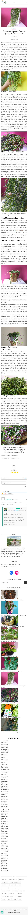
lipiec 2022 (3, 814)
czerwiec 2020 (4, 855)
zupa (19, 899)
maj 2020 (3, 857)
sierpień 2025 (4, 752)
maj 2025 (3, 757)
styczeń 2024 (4, 784)
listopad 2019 (4, 867)
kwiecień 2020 (4, 858)
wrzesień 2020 (4, 850)
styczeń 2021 (4, 845)
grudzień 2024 (4, 766)
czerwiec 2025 (4, 756)
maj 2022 (3, 818)
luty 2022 (3, 823)
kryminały (5, 882)
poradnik (15, 890)
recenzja (4, 893)
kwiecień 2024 (4, 779)
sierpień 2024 (4, 772)
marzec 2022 (4, 821)
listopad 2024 (4, 767)
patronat (5, 887)
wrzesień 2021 (4, 831)
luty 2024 (3, 783)
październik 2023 (5, 789)
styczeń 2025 (4, 764)
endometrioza (13, 879)
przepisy (22, 890)
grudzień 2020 (4, 846)
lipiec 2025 (3, 754)
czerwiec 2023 (4, 796)
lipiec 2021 (3, 835)
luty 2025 (3, 762)
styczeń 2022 (4, 825)
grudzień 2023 (4, 786)
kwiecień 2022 (4, 820)
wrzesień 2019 (4, 870)
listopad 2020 (4, 848)
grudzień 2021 (4, 826)
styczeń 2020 (4, 863)
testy (3, 899)
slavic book (19, 896)
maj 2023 (3, 798)
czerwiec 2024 (4, 776)
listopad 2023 (4, 788)
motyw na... (5, 885)
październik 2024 (5, 769)
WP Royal (18, 912)
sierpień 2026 (4, 740)
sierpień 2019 (4, 872)
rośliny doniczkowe (15, 458)
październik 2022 (5, 809)
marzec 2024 (4, 781)
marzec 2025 (4, 761)
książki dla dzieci (15, 882)
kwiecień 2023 (4, 799)
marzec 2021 (4, 841)
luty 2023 (3, 803)
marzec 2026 (4, 746)
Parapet (14, 29)
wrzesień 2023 (4, 791)
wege (9, 899)
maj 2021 (3, 838)
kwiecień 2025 (4, 759)
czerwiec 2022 (4, 816)
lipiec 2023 (3, 794)
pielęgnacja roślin (5, 458)
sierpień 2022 (4, 813)
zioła (14, 899)
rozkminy (19, 893)
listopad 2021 (4, 828)
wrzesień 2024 (4, 771)
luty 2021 (3, 843)
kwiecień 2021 (4, 840)
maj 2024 (3, 777)
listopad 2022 (4, 808)
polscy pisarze (6, 890)
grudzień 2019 (4, 865)
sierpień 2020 (4, 851)
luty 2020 (3, 861)
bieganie (4, 879)
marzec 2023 (4, 801)
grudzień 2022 (4, 806)
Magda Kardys (11, 508)
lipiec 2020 (3, 853)
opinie (18, 885)
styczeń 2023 (4, 804)
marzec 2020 (4, 860)
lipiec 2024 (3, 774)
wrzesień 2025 (4, 751)
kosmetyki (22, 879)
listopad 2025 (4, 747)
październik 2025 (5, 749)
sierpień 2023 (4, 793)
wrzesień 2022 (4, 811)
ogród (13, 885)
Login (25, 478)
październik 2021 (5, 830)
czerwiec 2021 (4, 836)
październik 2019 (5, 868)
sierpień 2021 (4, 833)
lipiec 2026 (3, 742)
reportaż (12, 893)
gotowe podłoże (19, 230)
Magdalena (16, 510)
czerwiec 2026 (4, 744)
